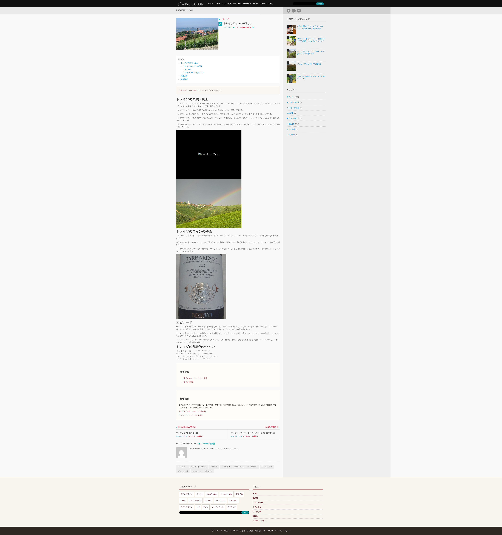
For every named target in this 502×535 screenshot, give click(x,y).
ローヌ (183, 500)
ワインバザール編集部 (243, 28)
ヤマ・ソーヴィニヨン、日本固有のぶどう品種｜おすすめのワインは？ (310, 40)
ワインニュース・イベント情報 (195, 378)
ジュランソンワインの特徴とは (309, 64)
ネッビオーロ (252, 466)
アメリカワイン (186, 507)
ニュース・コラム (266, 3)
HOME (210, 3)
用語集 (255, 3)
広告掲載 (250, 531)
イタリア (181, 466)
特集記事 (290, 113)
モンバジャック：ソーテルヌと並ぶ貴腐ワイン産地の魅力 (310, 52)
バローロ (208, 500)
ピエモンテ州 (183, 471)
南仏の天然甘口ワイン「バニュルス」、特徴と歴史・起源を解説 (310, 27)
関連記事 (184, 76)
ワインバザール (185, 90)
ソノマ (205, 507)
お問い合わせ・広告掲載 (196, 411)
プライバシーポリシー (282, 531)
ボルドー (199, 494)
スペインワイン (218, 507)
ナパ (197, 507)
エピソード (187, 69)
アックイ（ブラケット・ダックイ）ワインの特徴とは (253, 433)
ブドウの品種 (226, 3)
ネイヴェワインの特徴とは (187, 433)
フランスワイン (186, 494)
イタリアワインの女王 (197, 466)
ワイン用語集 (188, 382)
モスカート (197, 471)
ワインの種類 (294, 108)
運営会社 (182, 411)
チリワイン (231, 507)
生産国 (217, 3)
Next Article (272, 427)
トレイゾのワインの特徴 (192, 66)
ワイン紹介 (237, 3)
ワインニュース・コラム (220, 531)
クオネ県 (213, 466)
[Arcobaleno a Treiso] (208, 203)
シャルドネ (226, 466)
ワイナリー (247, 3)
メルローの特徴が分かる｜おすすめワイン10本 (310, 77)
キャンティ (233, 500)
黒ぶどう (208, 471)
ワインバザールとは (238, 531)
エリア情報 (291, 129)
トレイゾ (225, 19)
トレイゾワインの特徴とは (238, 23)
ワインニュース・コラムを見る (191, 415)
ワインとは (291, 134)
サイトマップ (268, 531)
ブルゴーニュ (212, 494)
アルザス (239, 494)
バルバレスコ (267, 466)
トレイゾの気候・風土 (189, 63)
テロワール (238, 466)
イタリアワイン (195, 500)
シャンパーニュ (226, 494)
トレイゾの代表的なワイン (193, 72)
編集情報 (184, 79)
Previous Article (186, 427)
